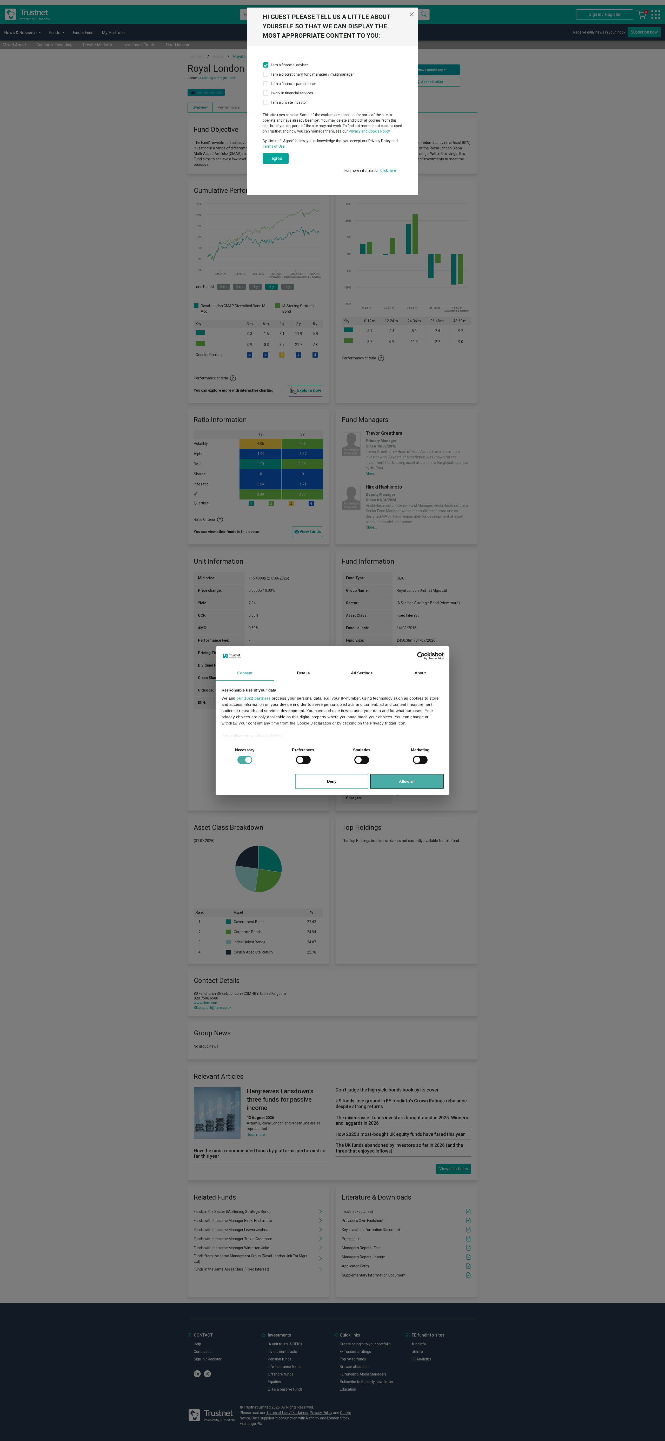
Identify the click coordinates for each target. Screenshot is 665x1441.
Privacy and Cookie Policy (369, 131)
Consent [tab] (245, 673)
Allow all (407, 781)
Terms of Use (274, 146)
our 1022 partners (253, 698)
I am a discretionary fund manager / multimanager (312, 74)
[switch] (303, 760)
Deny (331, 781)
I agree (275, 158)
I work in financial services (292, 93)
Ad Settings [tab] (362, 673)
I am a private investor (289, 102)
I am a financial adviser (289, 65)
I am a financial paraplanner (293, 84)
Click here (388, 170)
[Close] (412, 14)
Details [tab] (303, 673)
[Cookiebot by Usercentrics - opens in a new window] (421, 656)
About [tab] (420, 673)
